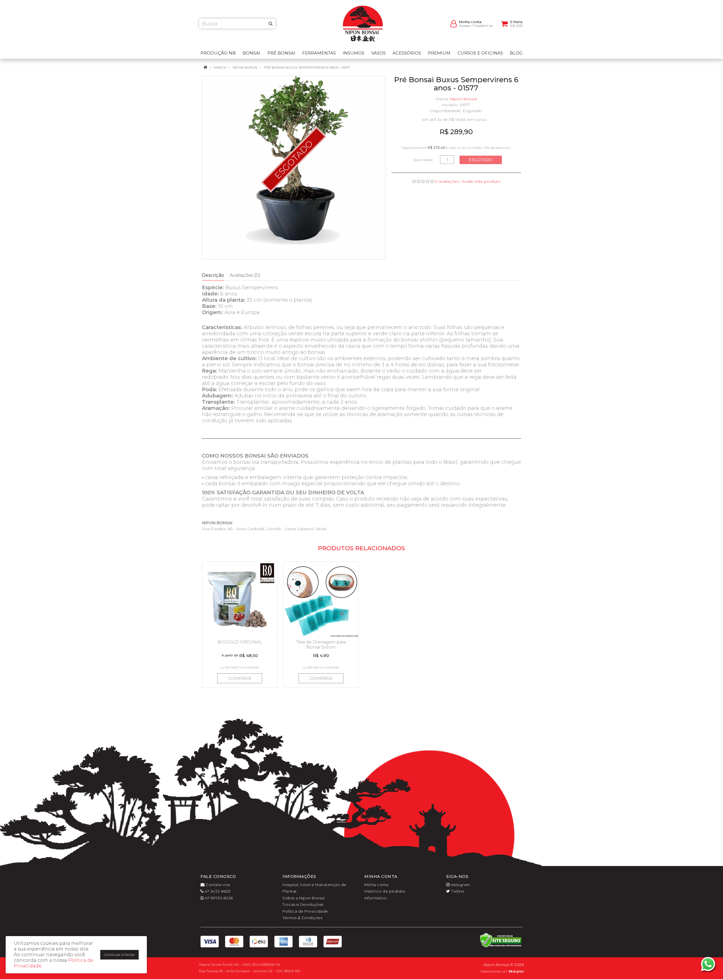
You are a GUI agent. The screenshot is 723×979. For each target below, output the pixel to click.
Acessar (465, 25)
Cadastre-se (483, 25)
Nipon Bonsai (245, 67)
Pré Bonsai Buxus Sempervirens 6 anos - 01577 (307, 67)
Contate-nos (217, 884)
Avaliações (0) (245, 275)
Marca (220, 67)
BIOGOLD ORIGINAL (239, 642)
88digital (516, 971)
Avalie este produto (481, 181)
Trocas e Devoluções (302, 904)
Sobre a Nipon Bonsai (303, 898)
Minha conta (376, 884)
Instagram (460, 884)
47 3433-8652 (217, 891)
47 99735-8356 (218, 898)
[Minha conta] (453, 23)
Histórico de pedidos (384, 891)
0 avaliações (447, 181)
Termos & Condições (302, 917)
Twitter (457, 891)
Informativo (375, 898)
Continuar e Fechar (119, 954)
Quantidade (423, 160)
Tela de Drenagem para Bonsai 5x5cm (321, 644)
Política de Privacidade (305, 911)
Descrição (213, 275)
